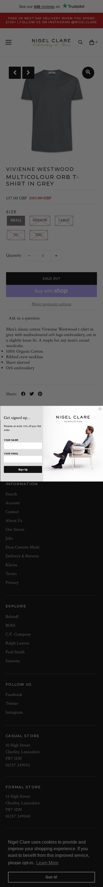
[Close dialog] (100, 409)
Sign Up (22, 469)
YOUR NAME (11, 440)
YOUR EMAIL (11, 453)
